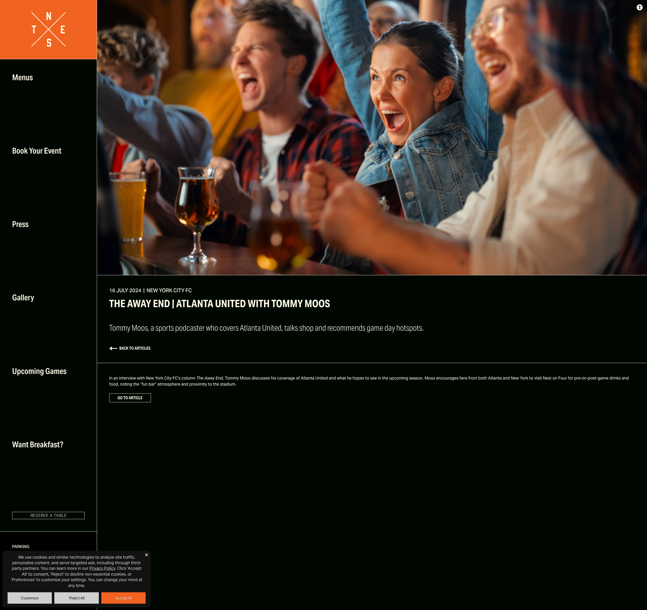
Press (20, 224)
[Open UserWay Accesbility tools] (639, 7)
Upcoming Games (39, 371)
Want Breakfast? (37, 444)
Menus (22, 77)
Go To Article (130, 398)
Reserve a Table (48, 515)
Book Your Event (36, 150)
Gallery (23, 297)
